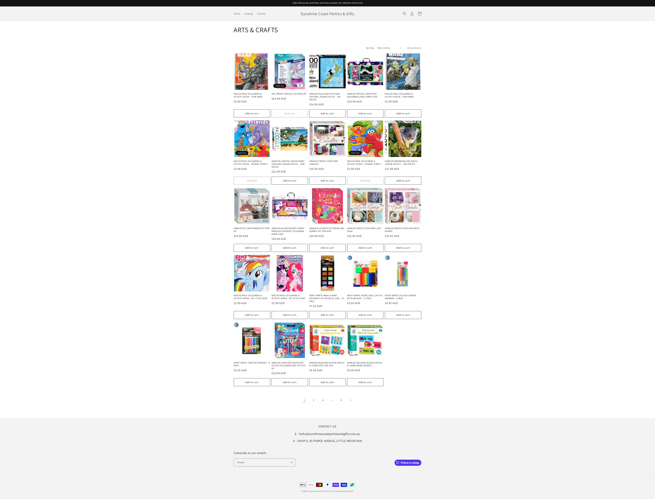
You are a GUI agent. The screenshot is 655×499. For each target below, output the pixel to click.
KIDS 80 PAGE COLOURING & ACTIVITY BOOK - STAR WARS (248, 95)
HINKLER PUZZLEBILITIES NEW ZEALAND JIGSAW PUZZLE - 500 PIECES (324, 97)
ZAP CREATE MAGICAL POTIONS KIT (289, 94)
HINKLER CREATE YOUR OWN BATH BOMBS (402, 230)
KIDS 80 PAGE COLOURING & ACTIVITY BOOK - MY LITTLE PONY (250, 297)
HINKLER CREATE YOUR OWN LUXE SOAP (364, 230)
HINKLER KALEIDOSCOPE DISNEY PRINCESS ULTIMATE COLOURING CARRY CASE (288, 231)
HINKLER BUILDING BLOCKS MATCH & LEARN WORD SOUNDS (364, 364)
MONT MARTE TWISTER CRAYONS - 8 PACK (252, 364)
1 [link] (304, 400)
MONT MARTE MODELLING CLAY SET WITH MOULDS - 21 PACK (365, 297)
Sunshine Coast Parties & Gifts (322, 491)
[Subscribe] (291, 462)
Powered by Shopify (345, 491)
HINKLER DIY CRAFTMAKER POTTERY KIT (252, 230)
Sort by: (370, 47)
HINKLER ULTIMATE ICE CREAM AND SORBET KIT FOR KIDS (326, 230)
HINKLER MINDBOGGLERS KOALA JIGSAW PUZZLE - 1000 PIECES (401, 162)
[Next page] (350, 400)
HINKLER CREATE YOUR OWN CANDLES (323, 162)
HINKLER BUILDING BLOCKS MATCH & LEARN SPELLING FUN (326, 364)
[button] (404, 13)
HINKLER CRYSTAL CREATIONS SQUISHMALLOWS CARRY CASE (362, 95)
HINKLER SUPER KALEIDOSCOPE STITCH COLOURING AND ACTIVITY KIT (289, 365)
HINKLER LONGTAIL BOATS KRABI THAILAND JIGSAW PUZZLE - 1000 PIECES (288, 164)
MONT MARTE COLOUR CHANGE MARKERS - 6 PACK (400, 297)
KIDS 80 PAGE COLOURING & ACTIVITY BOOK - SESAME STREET (251, 162)
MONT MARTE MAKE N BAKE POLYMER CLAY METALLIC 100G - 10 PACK (326, 298)
